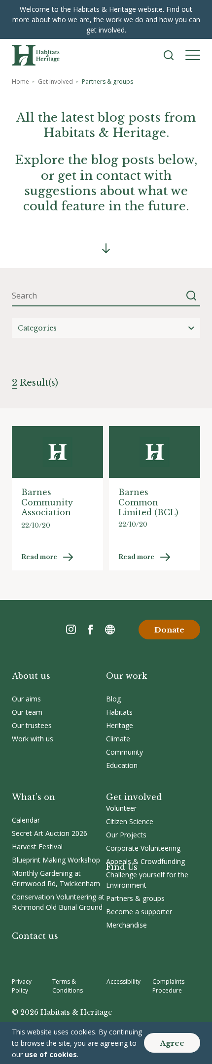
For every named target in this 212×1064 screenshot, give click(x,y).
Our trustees (32, 725)
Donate (169, 629)
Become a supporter (139, 911)
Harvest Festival (37, 846)
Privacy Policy (22, 986)
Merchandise (126, 925)
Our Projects (126, 834)
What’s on (33, 797)
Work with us (32, 738)
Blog (113, 698)
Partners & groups (135, 898)
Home (20, 81)
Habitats (119, 712)
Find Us (122, 867)
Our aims (26, 698)
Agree (172, 1043)
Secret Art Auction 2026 (49, 833)
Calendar (26, 820)
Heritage (119, 725)
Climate (118, 738)
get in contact (99, 175)
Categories (37, 328)
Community (124, 752)
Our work (126, 676)
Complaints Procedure (168, 986)
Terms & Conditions (67, 986)
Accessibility (123, 981)
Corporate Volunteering (143, 848)
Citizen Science (129, 821)
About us (31, 676)
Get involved (55, 81)
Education (122, 765)
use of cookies (51, 1054)
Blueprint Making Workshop (56, 859)
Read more (39, 557)
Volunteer (121, 808)
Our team (27, 712)
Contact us (35, 936)
